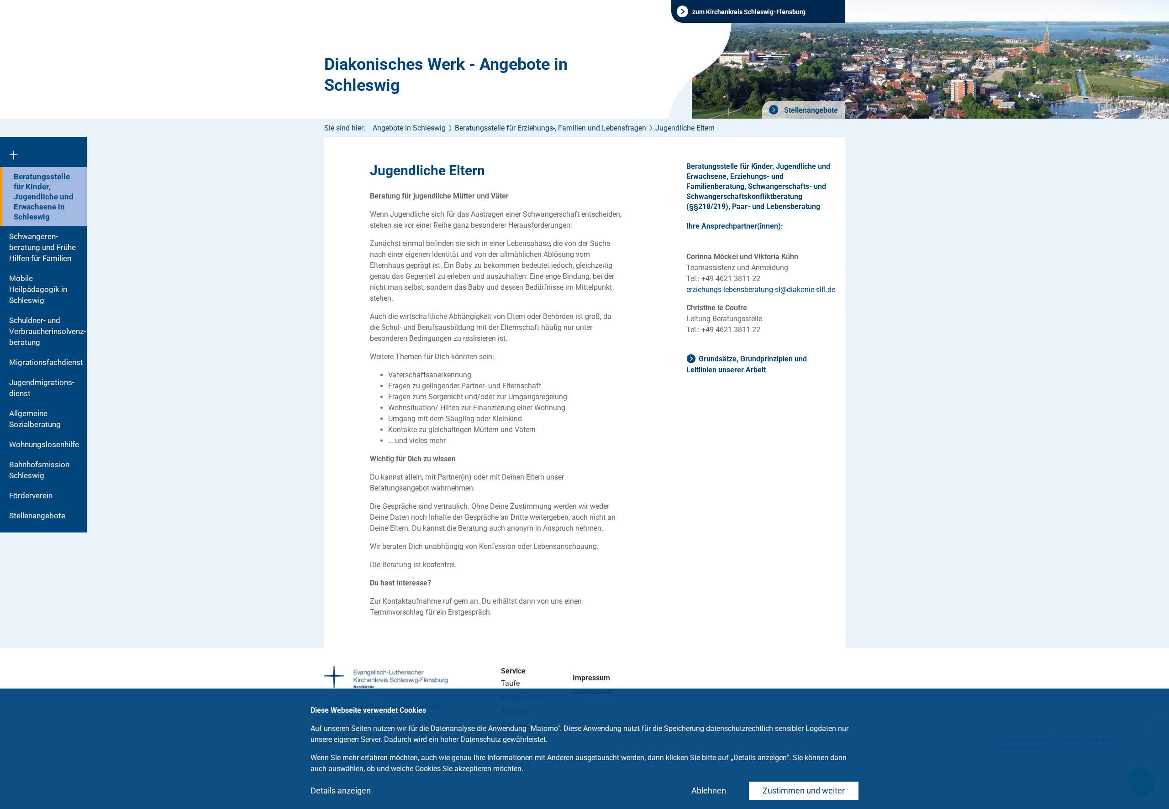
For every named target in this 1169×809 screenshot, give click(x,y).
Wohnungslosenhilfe (44, 444)
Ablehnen (708, 790)
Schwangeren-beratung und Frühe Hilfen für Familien (42, 247)
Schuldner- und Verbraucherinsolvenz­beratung (47, 331)
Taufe (510, 683)
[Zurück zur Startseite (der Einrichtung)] (43, 152)
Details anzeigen (341, 790)
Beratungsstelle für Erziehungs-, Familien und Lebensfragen (550, 128)
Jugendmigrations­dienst (41, 388)
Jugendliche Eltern (685, 128)
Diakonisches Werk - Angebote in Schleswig (446, 75)
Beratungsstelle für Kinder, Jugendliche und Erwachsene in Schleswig (44, 196)
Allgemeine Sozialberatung (35, 419)
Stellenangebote (810, 110)
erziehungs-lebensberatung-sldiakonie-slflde (760, 289)
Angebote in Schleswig (409, 128)
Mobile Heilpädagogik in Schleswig (38, 289)
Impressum (591, 677)
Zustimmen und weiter (804, 790)
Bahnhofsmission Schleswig (39, 470)
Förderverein (31, 495)
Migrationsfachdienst (46, 362)
